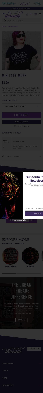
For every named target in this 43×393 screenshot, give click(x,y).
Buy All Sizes (21, 122)
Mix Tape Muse (13, 26)
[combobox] (21, 20)
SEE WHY (21, 320)
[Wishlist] (31, 14)
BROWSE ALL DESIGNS (13, 243)
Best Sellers (10, 266)
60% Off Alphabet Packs (20, 8)
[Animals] (30, 256)
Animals (30, 266)
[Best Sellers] (10, 256)
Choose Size (9, 100)
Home (4, 26)
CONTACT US (34, 348)
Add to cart (21, 115)
